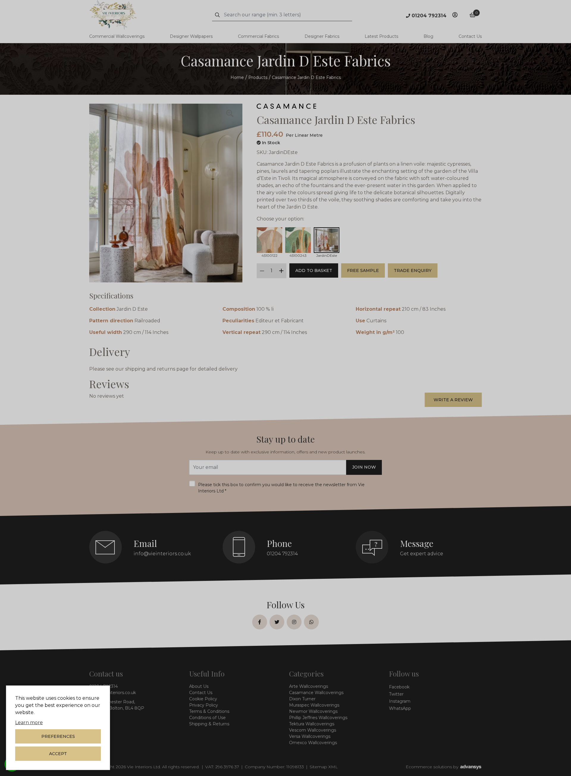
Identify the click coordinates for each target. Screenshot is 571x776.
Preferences (58, 736)
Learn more (29, 722)
